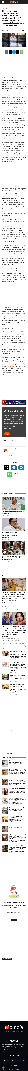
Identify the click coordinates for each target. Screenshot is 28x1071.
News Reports (8, 8)
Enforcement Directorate (16, 440)
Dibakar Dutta (5, 636)
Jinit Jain (3, 602)
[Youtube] (23, 1060)
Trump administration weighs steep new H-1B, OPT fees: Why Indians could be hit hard (17, 762)
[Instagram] (11, 455)
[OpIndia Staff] (5, 452)
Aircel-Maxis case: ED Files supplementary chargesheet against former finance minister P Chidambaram (12, 534)
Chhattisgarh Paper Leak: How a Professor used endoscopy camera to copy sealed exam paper (18, 677)
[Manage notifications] (3, 1067)
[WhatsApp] (21, 52)
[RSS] (12, 1060)
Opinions (3, 590)
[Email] (17, 52)
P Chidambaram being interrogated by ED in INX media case (13, 512)
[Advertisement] (14, 711)
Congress (8, 440)
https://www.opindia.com (14, 451)
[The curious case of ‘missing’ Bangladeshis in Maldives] (5, 829)
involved (7, 196)
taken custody (10, 366)
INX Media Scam (5, 442)
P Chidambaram (22, 442)
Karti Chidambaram (13, 442)
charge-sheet (9, 95)
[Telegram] (14, 52)
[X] (10, 52)
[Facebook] (6, 52)
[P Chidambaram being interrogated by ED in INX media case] (13, 503)
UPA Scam (11, 445)
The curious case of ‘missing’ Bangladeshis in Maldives (16, 827)
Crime (3, 8)
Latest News (6, 758)
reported (4, 91)
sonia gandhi (4, 445)
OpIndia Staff (23, 30)
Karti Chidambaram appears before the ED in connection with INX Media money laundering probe (13, 557)
